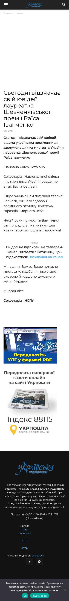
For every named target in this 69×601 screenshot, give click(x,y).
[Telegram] (39, 561)
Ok (25, 595)
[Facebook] (29, 561)
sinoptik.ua (38, 555)
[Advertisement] (34, 53)
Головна (8, 13)
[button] (6, 5)
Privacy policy (39, 595)
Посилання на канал (45, 257)
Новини (20, 13)
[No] (64, 590)
